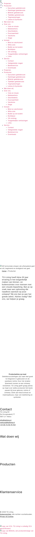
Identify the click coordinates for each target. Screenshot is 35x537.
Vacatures (11, 36)
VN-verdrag (12, 52)
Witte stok (11, 45)
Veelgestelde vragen (15, 63)
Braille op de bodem (15, 47)
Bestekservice (13, 65)
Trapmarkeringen (14, 17)
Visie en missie (13, 26)
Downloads (12, 68)
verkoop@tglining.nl (7, 422)
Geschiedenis (13, 31)
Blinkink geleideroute (15, 13)
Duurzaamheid (13, 33)
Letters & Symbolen (15, 19)
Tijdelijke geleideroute (16, 15)
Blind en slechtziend (15, 42)
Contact (11, 61)
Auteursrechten (5, 514)
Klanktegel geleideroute (16, 10)
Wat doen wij (8, 22)
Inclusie (6, 40)
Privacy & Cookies (6, 516)
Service (6, 59)
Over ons (7, 24)
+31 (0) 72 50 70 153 (8, 425)
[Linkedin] (2, 429)
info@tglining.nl (5, 420)
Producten (7, 6)
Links (10, 56)
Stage (10, 38)
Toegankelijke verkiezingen (18, 54)
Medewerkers (13, 29)
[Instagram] (7, 429)
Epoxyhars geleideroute (16, 8)
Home (4, 271)
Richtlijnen (11, 49)
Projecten (7, 3)
